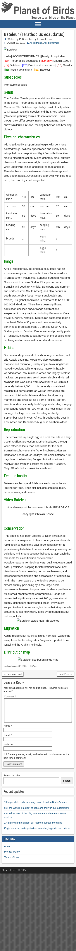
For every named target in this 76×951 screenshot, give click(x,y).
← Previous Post (13, 674)
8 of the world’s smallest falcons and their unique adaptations (37, 807)
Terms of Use (11, 857)
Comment (10, 696)
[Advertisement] (38, 911)
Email (8, 735)
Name (8, 725)
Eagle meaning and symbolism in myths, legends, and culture (37, 828)
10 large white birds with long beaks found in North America (35, 802)
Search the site (12, 775)
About (7, 846)
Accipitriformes (51, 42)
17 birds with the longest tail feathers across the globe (33, 822)
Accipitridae (36, 42)
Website (8, 744)
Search (66, 780)
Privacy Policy (12, 851)
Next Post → (65, 674)
